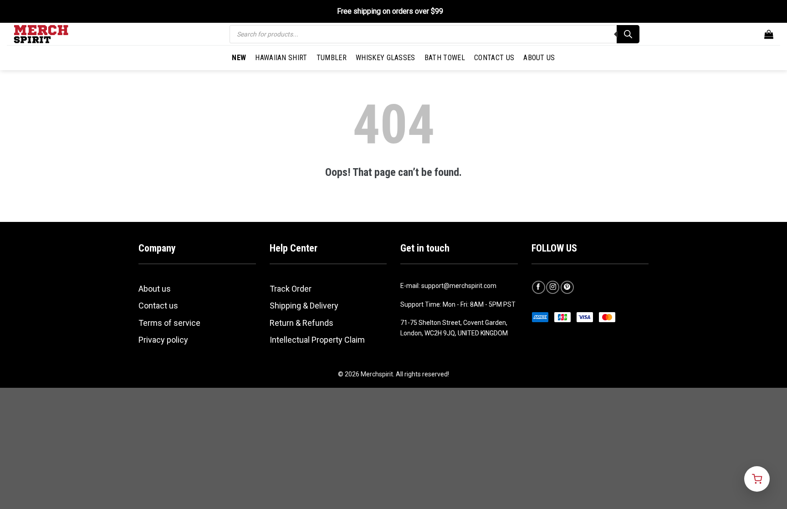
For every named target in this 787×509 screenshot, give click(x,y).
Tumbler (332, 57)
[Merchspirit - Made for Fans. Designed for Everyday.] (59, 34)
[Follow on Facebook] (538, 287)
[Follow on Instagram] (552, 287)
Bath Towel (444, 57)
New (239, 57)
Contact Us (494, 57)
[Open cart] (757, 479)
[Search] (628, 34)
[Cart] (768, 34)
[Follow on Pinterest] (567, 287)
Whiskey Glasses (385, 57)
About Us (539, 57)
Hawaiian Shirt (281, 57)
